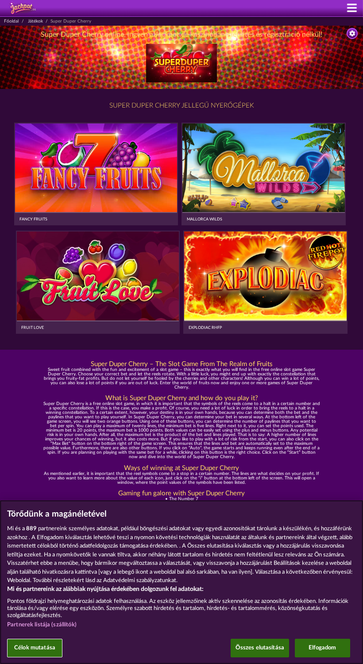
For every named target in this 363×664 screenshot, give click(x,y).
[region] (181, 582)
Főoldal (11, 21)
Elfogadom (322, 648)
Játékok (35, 21)
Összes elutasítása (260, 648)
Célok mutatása (34, 648)
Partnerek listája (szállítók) (42, 625)
